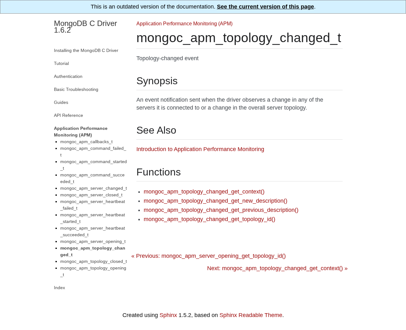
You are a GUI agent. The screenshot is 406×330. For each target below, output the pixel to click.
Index (59, 287)
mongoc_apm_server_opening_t (93, 241)
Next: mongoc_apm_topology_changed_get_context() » (277, 268)
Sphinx (168, 315)
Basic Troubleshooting (76, 89)
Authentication (68, 76)
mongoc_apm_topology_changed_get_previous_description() (221, 210)
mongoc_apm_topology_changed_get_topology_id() (209, 219)
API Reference (68, 115)
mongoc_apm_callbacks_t (86, 141)
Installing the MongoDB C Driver (86, 50)
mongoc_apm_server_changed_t (93, 188)
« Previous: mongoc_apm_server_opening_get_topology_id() (208, 256)
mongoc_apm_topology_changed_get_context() (204, 191)
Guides (61, 102)
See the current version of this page (265, 6)
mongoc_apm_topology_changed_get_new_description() (215, 201)
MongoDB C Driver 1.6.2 (85, 26)
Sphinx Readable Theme (250, 315)
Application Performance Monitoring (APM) (184, 23)
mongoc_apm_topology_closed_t (93, 261)
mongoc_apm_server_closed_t (91, 194)
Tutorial (61, 63)
